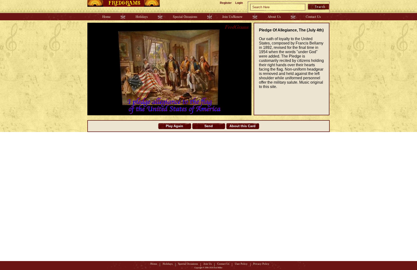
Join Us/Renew (232, 16)
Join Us (207, 263)
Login (239, 3)
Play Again (174, 126)
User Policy (241, 263)
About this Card (242, 126)
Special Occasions (185, 16)
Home (106, 16)
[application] (169, 69)
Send (208, 126)
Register (226, 3)
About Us (274, 16)
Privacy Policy (261, 263)
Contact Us (313, 16)
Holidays (142, 16)
